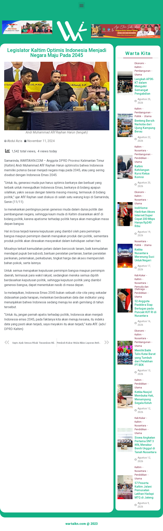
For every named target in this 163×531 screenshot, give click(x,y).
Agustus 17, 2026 (144, 268)
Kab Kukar (140, 275)
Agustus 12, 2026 (144, 410)
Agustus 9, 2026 (143, 505)
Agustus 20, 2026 (144, 184)
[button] (81, 5)
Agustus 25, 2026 (144, 101)
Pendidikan (141, 158)
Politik (138, 116)
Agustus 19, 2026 (144, 233)
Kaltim (138, 67)
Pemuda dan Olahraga (141, 288)
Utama (138, 74)
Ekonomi (140, 63)
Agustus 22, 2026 (144, 139)
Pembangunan (143, 71)
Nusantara (141, 150)
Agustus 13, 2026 (144, 372)
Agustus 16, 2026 (144, 323)
